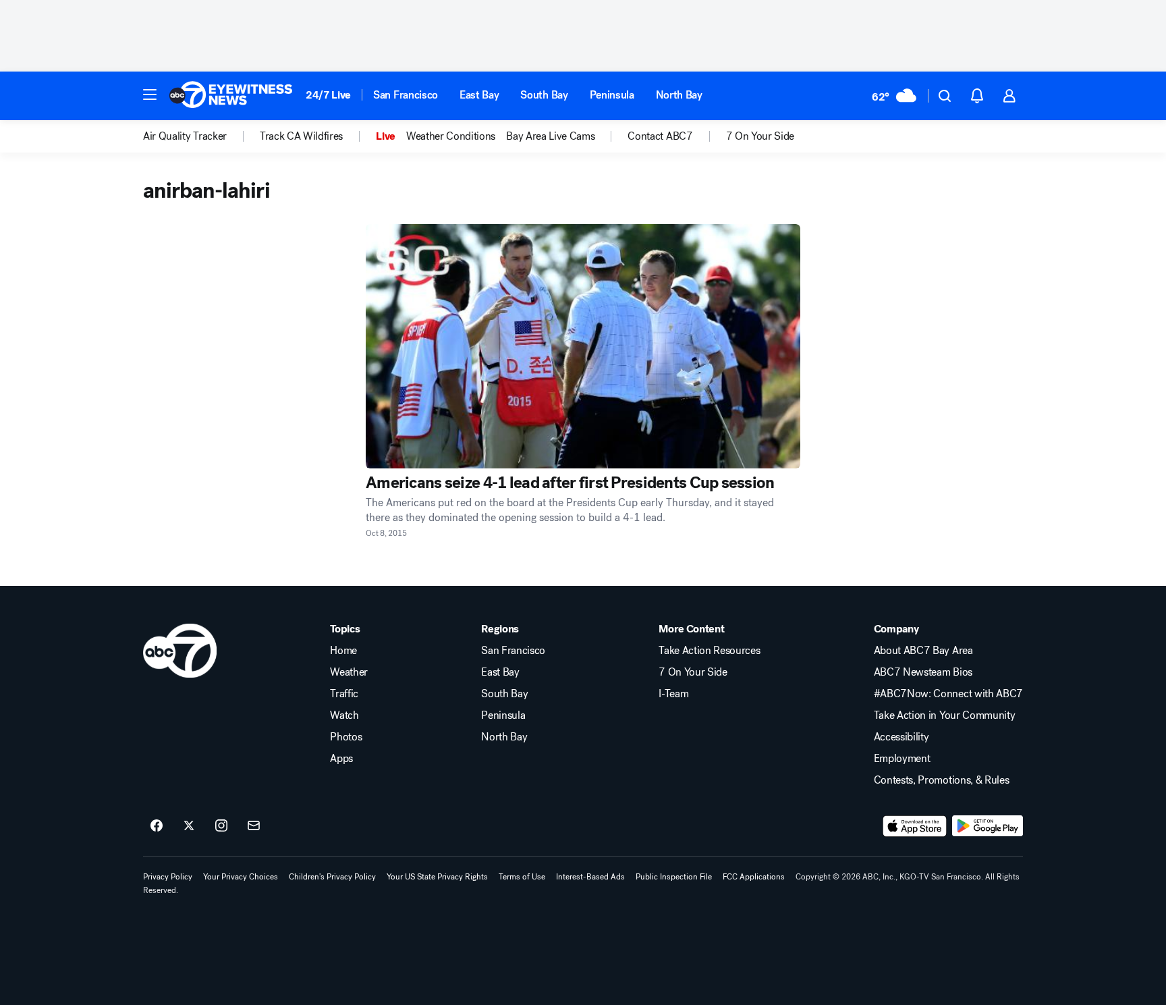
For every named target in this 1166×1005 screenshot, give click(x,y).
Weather (349, 672)
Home (343, 650)
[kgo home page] (180, 651)
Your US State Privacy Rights (437, 877)
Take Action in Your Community (945, 715)
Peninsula (612, 95)
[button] (150, 94)
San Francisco (405, 95)
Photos (346, 737)
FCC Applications (754, 877)
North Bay (679, 95)
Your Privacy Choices (240, 877)
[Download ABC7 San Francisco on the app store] (915, 826)
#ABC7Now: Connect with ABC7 (948, 693)
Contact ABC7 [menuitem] (660, 136)
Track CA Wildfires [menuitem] (301, 136)
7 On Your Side (693, 672)
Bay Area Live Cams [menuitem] (550, 136)
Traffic (344, 693)
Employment (902, 758)
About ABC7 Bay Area (923, 650)
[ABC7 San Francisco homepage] (230, 96)
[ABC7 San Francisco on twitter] (188, 826)
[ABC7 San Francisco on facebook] (156, 826)
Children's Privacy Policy (332, 877)
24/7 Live (328, 95)
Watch (344, 715)
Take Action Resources (709, 650)
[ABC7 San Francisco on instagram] (221, 826)
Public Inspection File (674, 877)
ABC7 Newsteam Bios (923, 672)
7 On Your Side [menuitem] (760, 136)
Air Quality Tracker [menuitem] (185, 136)
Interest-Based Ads (590, 877)
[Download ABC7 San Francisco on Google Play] (987, 826)
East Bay (479, 95)
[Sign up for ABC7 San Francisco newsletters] (253, 826)
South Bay (543, 95)
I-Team (673, 693)
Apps (341, 758)
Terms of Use (522, 877)
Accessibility (901, 737)
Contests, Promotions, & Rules (941, 780)
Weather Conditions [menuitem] (450, 136)
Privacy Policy (167, 877)
